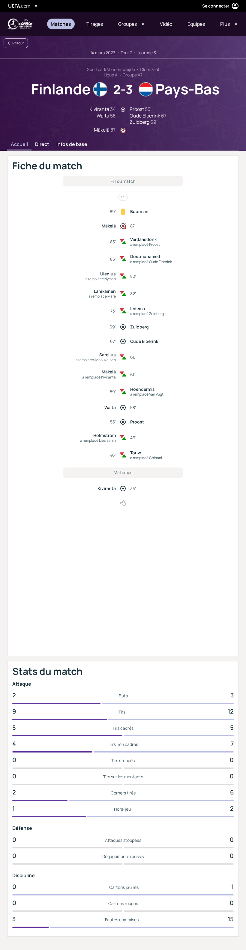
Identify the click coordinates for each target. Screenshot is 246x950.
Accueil (19, 144)
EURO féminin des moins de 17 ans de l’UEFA (19, 24)
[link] (61, 24)
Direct (42, 144)
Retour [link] (18, 43)
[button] (131, 24)
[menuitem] (61, 24)
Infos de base (71, 144)
